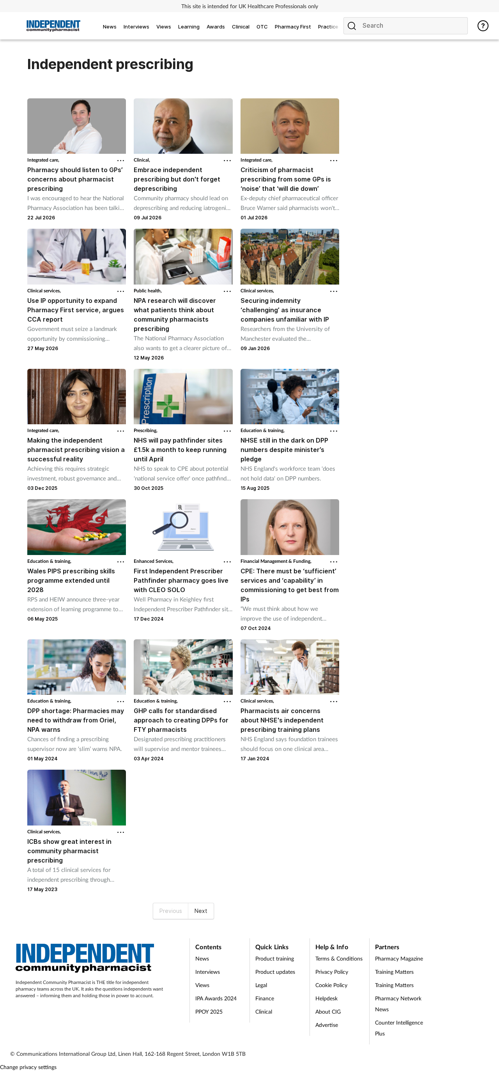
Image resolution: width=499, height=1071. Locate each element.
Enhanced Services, (153, 561)
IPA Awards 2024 (216, 998)
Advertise (326, 1024)
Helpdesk (326, 998)
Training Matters (394, 971)
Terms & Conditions (339, 958)
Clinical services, (44, 291)
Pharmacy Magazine (399, 958)
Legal (261, 985)
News (202, 958)
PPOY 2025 (209, 1011)
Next (201, 910)
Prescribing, (145, 430)
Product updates (275, 971)
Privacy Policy (331, 971)
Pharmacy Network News (398, 1003)
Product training (274, 958)
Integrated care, (43, 160)
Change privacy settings (28, 1067)
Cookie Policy (331, 985)
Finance (264, 998)
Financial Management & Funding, (276, 561)
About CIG (328, 1011)
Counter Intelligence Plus (399, 1028)
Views (202, 985)
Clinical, (142, 160)
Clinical (263, 1011)
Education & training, (263, 430)
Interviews (207, 971)
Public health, (148, 291)
